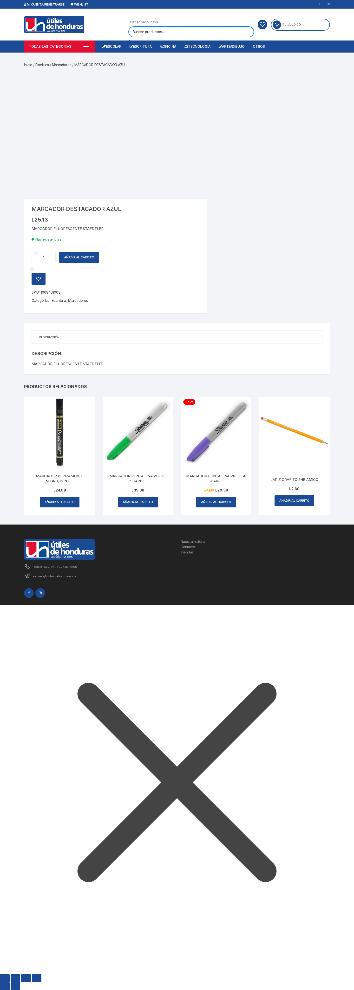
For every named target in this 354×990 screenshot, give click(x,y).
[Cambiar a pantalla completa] (15, 978)
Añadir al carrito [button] (60, 502)
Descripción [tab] (49, 337)
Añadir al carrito (79, 257)
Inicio (28, 65)
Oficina (169, 46)
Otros (259, 46)
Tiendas (187, 552)
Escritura (142, 46)
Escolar (113, 46)
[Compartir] (26, 978)
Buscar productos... (144, 22)
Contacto (188, 547)
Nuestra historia (193, 541)
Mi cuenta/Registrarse (45, 4)
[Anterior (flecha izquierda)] (5, 986)
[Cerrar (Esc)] (36, 978)
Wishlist (80, 4)
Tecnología (199, 46)
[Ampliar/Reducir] (5, 978)
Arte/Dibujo (233, 46)
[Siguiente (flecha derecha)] (15, 986)
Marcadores (61, 65)
